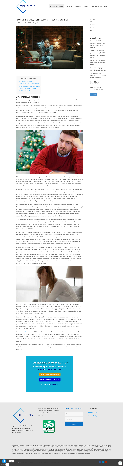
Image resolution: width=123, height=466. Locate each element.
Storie (92, 31)
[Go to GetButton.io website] (4, 464)
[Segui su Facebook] (100, 462)
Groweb (59, 462)
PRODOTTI (69, 6)
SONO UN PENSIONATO (49, 379)
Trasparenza (92, 408)
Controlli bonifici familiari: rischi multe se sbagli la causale (98, 75)
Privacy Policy (93, 412)
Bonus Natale (29, 332)
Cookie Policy (92, 416)
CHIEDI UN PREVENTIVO (56, 6)
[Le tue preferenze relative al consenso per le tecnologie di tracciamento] (120, 463)
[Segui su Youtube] (106, 462)
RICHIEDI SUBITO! (24, 90)
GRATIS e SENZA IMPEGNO (27, 88)
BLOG (105, 6)
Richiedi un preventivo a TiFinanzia (29, 86)
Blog (34, 23)
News (38, 23)
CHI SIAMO (78, 6)
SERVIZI (87, 6)
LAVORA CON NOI (97, 6)
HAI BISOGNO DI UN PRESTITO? (28, 84)
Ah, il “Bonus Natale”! (25, 82)
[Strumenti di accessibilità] (7, 464)
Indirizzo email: (95, 87)
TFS (91, 33)
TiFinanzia (21, 23)
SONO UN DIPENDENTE (49, 374)
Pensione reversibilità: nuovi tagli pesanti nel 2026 (97, 63)
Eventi (92, 25)
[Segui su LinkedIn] (103, 462)
